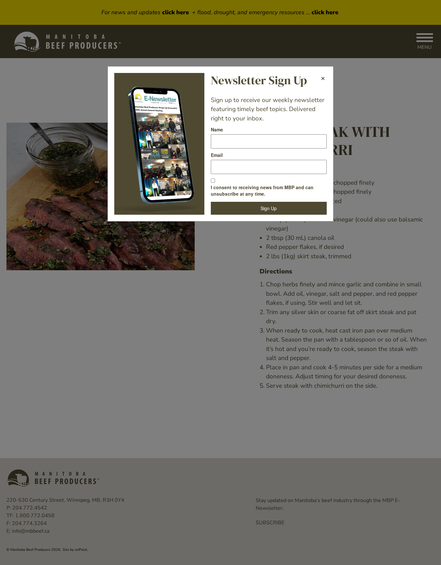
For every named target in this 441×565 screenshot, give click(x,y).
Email (217, 155)
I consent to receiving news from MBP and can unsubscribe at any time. (262, 190)
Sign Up (269, 208)
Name (217, 129)
